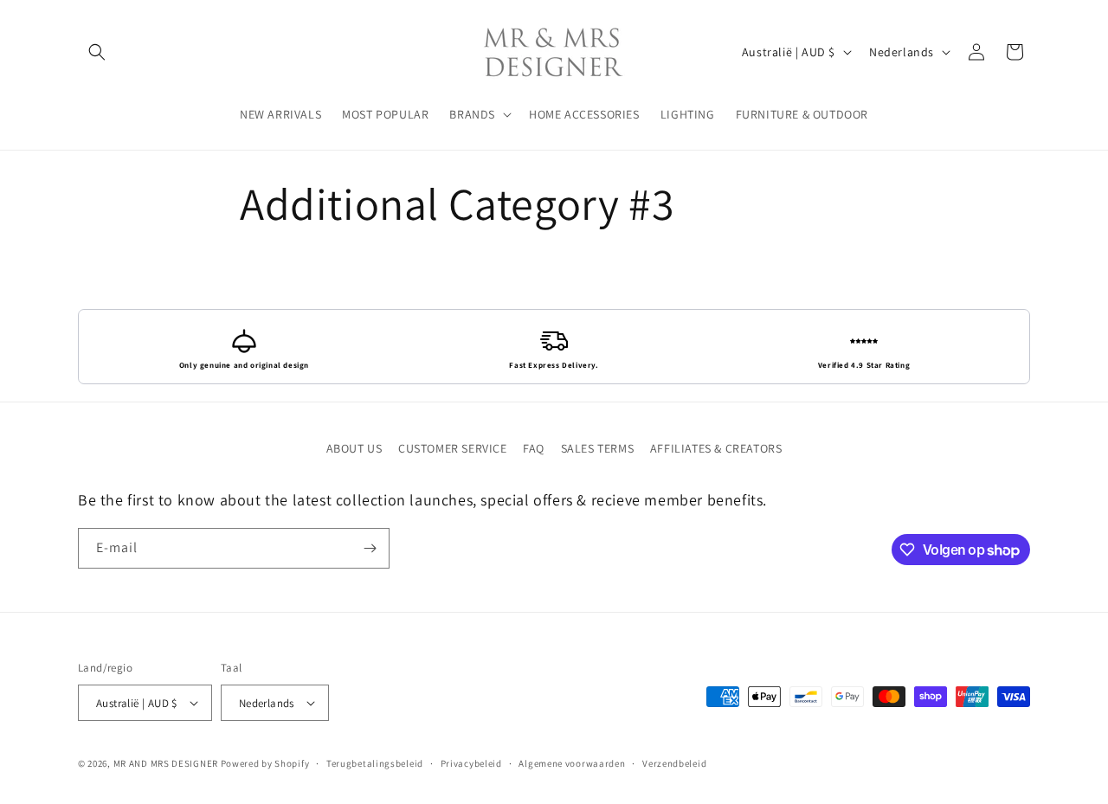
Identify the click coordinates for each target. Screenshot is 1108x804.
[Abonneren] (370, 548)
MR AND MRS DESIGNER (165, 763)
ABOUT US (354, 448)
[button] (97, 52)
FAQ (533, 448)
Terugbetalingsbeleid (374, 763)
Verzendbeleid (674, 763)
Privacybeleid (471, 763)
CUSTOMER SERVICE (452, 448)
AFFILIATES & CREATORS (716, 448)
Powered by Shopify (265, 763)
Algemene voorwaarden (572, 763)
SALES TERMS (598, 448)
